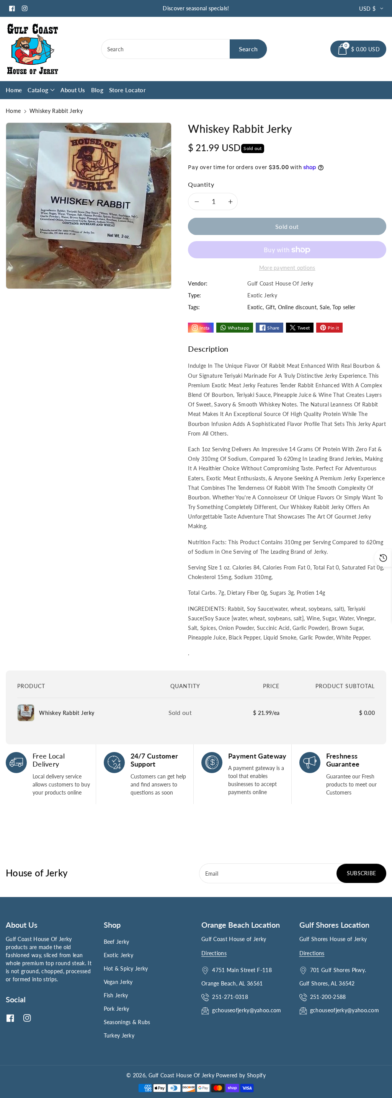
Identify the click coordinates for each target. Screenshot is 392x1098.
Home (13, 111)
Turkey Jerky (119, 1035)
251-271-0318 (230, 997)
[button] (358, 49)
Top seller (343, 307)
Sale (325, 307)
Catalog (38, 89)
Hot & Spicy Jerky (126, 968)
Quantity (201, 184)
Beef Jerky (116, 941)
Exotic (255, 307)
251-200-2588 (328, 997)
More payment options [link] (287, 267)
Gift (270, 307)
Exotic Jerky (119, 955)
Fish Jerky (116, 995)
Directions (214, 953)
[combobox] (184, 49)
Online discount (297, 307)
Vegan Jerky (118, 982)
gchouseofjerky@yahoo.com (247, 1010)
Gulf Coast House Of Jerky (182, 1075)
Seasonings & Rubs (127, 1022)
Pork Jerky (116, 1008)
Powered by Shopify (240, 1075)
